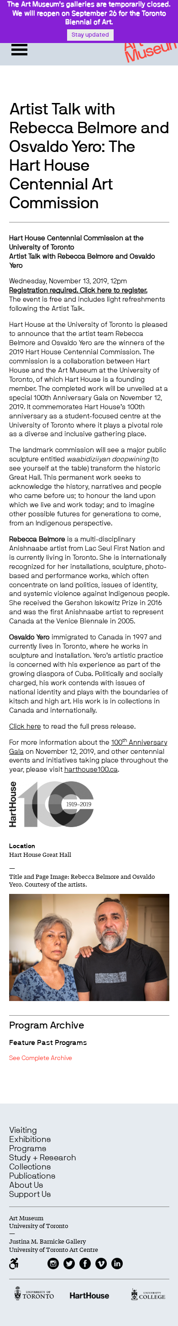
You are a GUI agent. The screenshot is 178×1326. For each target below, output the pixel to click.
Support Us (30, 1195)
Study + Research (42, 1158)
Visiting (23, 1130)
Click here (25, 726)
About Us (26, 1185)
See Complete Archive (40, 1058)
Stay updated (90, 35)
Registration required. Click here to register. (78, 290)
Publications (32, 1176)
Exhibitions (30, 1140)
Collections (30, 1167)
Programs (28, 1149)
